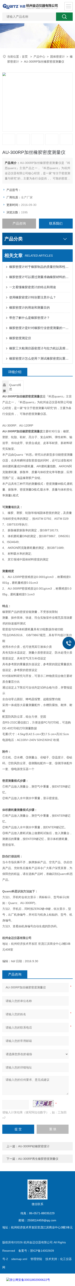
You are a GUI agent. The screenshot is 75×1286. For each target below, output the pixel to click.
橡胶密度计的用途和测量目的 (29, 307)
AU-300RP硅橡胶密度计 (34, 1146)
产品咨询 (19, 223)
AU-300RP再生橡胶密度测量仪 (38, 1158)
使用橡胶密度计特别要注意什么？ (32, 297)
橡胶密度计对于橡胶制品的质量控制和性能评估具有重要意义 (39, 266)
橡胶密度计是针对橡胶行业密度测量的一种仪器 (39, 328)
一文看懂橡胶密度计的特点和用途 (32, 287)
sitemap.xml (19, 1259)
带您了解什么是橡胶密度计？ (29, 317)
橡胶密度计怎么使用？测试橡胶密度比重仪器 (39, 358)
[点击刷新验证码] (43, 1103)
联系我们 (55, 223)
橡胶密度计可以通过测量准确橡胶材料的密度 (39, 277)
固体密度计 (57, 56)
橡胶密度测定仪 (20, 338)
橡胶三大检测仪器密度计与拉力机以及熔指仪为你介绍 (39, 348)
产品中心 (39, 56)
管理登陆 (36, 1259)
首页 (25, 56)
